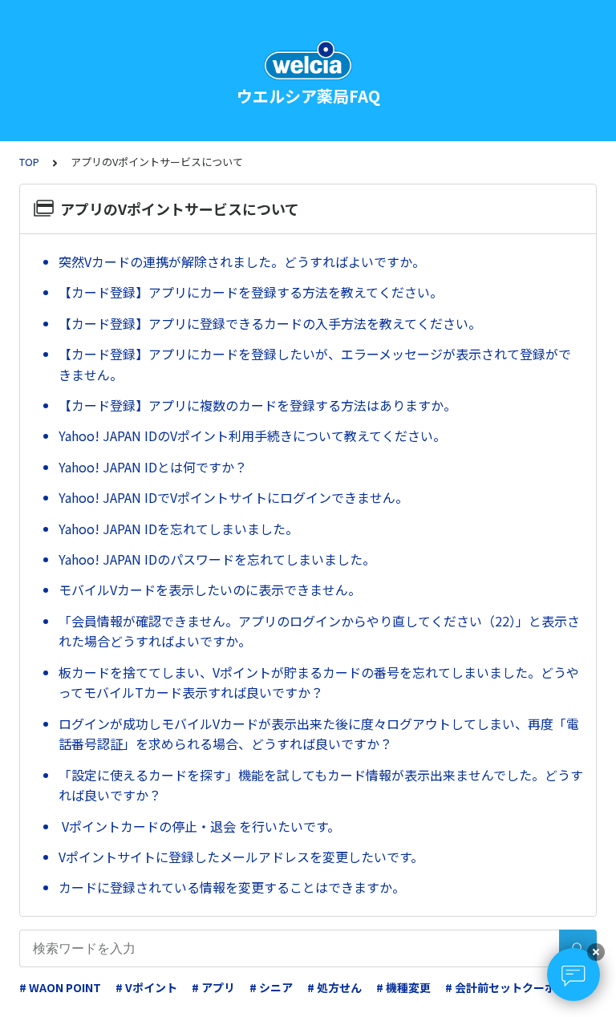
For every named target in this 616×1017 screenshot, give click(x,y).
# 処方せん (334, 987)
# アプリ (213, 987)
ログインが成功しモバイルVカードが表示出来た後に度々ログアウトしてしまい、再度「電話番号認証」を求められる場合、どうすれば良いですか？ (319, 734)
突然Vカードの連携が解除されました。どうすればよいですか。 (242, 261)
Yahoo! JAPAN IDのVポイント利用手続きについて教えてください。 (252, 435)
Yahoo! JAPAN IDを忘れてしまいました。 (178, 528)
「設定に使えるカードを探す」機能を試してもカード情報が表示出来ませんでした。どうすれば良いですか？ (321, 785)
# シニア (271, 987)
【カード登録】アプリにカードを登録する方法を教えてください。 (251, 292)
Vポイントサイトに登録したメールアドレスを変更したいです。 (241, 856)
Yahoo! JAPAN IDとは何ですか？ (153, 466)
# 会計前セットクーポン (506, 987)
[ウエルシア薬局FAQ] (308, 60)
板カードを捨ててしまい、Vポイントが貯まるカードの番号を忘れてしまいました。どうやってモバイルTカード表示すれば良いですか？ (319, 682)
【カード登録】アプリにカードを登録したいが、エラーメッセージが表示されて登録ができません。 (315, 364)
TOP (29, 161)
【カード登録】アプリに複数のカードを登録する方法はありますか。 (257, 405)
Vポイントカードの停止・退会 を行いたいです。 (199, 826)
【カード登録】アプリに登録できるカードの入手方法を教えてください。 (270, 323)
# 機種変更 (403, 987)
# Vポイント (146, 987)
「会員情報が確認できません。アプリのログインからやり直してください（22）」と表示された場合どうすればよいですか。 (319, 631)
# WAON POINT (60, 987)
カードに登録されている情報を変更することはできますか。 (232, 887)
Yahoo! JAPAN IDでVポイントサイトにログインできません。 (233, 497)
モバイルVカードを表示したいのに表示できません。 (210, 589)
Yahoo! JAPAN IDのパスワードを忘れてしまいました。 (217, 559)
